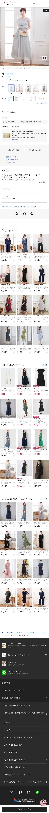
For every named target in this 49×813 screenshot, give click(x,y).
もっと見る (42, 182)
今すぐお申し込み (17, 139)
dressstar (10, 632)
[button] (24, 36)
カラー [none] (4, 87)
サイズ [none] (4, 99)
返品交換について (10, 162)
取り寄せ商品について (12, 159)
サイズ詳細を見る (42, 103)
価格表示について (10, 157)
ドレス (45, 632)
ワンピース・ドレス (33, 632)
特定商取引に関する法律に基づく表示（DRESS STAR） (19, 206)
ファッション (20, 632)
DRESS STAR (9, 74)
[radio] (11, 89)
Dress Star (8, 77)
